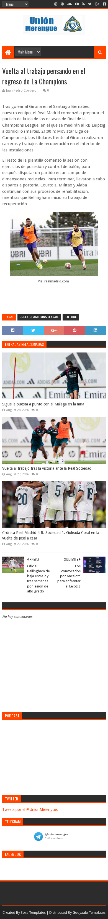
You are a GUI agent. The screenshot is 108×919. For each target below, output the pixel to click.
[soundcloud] (69, 4)
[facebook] (104, 4)
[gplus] (97, 4)
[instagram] (55, 4)
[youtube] (77, 4)
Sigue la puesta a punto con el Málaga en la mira (43, 404)
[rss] (83, 4)
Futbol (70, 317)
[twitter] (89, 4)
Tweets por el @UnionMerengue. (30, 809)
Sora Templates (33, 912)
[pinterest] (62, 4)
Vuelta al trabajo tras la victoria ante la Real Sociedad (46, 468)
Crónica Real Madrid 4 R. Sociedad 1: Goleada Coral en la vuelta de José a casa (50, 535)
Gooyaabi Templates (89, 912)
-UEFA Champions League (39, 317)
